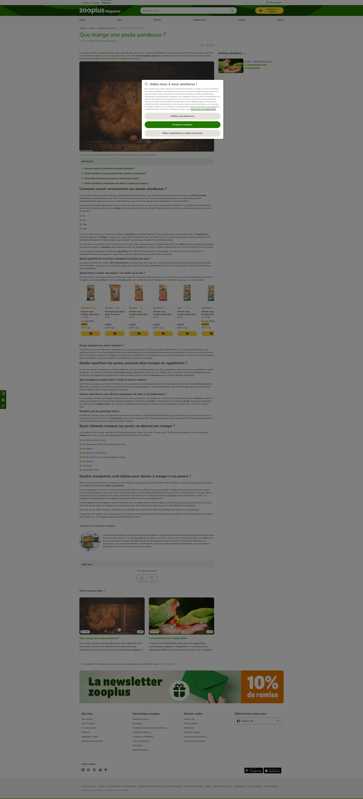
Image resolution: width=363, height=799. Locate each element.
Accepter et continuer (182, 124)
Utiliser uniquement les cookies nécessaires (182, 133)
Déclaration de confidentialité (203, 109)
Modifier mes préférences (182, 116)
